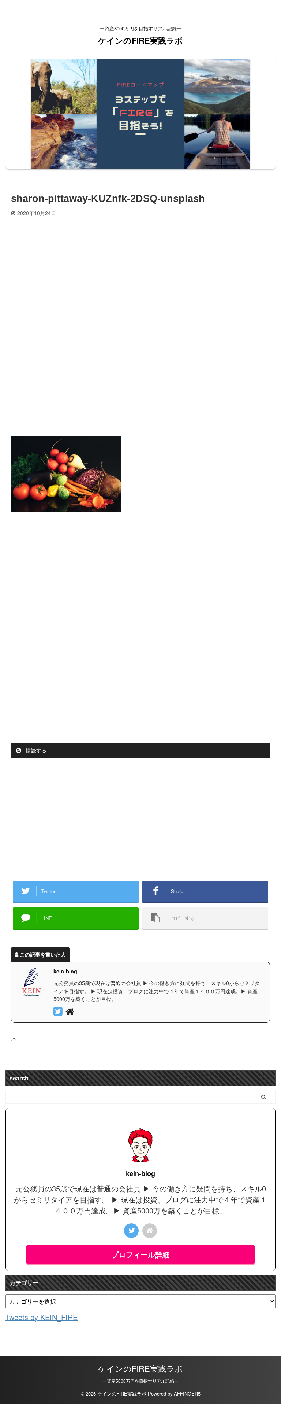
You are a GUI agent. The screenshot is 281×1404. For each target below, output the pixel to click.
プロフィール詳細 (140, 1254)
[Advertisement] (140, 271)
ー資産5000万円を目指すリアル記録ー (140, 1381)
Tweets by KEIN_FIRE (41, 1317)
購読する (35, 750)
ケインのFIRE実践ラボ (140, 40)
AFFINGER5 (187, 1393)
